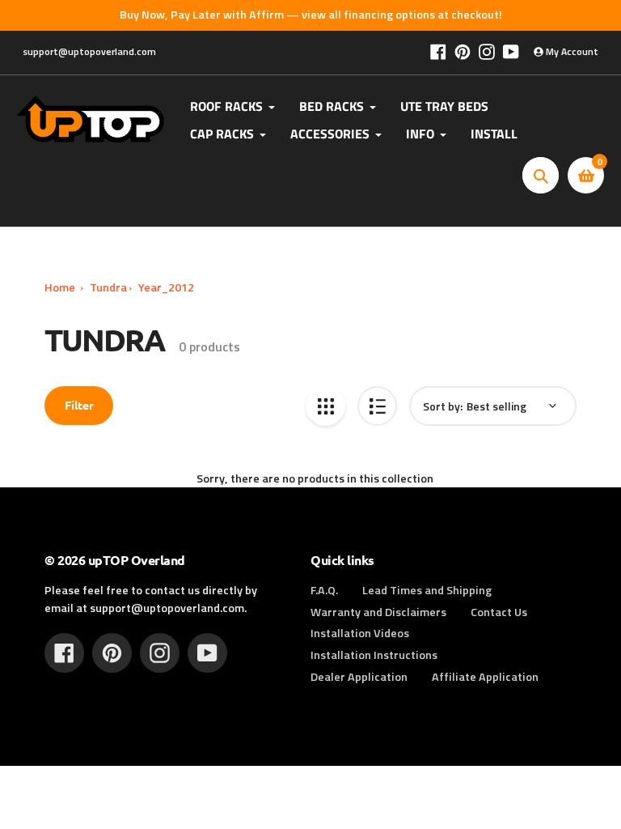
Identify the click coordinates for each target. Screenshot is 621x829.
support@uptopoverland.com (89, 51)
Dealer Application (359, 677)
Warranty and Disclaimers (378, 612)
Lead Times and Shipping (427, 590)
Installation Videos (359, 633)
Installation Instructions (373, 655)
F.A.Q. (324, 590)
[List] (377, 406)
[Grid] (325, 406)
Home (59, 287)
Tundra (108, 287)
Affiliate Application (485, 677)
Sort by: (443, 405)
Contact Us (499, 612)
